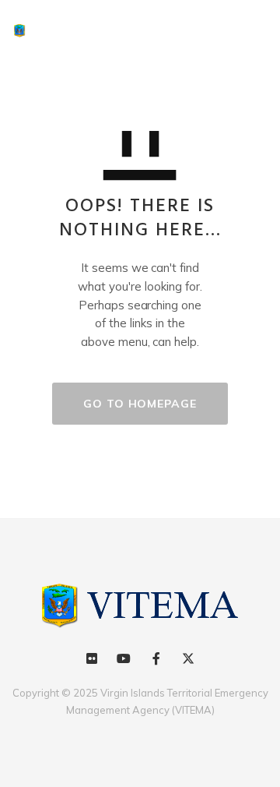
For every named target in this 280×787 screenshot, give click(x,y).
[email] (156, 659)
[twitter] (188, 659)
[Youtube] (124, 659)
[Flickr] (92, 659)
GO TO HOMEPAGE (140, 404)
